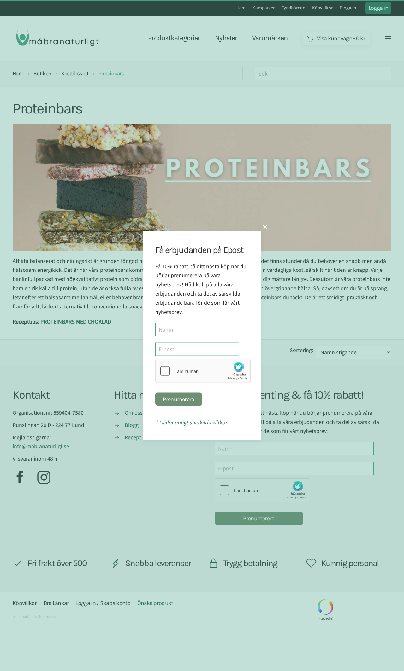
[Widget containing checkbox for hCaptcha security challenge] (203, 371)
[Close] (265, 227)
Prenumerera (178, 399)
